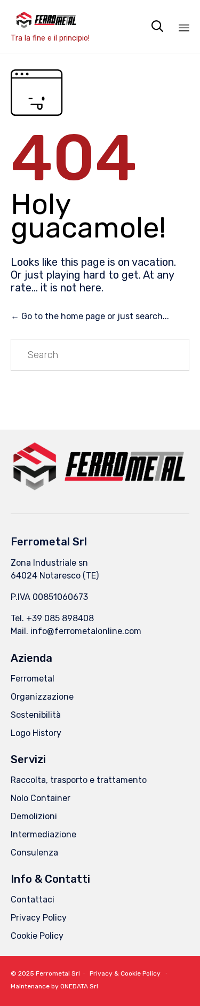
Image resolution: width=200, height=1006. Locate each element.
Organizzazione (42, 697)
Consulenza (34, 852)
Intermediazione (43, 834)
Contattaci (32, 899)
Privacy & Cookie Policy (125, 973)
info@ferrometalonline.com (85, 631)
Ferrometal (32, 679)
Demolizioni (34, 816)
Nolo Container (40, 798)
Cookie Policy (37, 936)
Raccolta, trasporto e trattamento (79, 780)
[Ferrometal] (50, 20)
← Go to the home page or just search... (90, 316)
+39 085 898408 (60, 618)
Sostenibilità (36, 715)
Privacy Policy (39, 918)
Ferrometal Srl (58, 973)
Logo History (36, 733)
